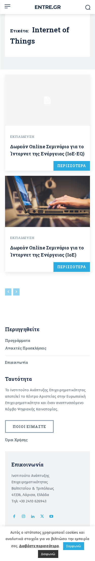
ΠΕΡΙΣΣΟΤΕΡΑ (71, 165)
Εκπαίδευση (22, 136)
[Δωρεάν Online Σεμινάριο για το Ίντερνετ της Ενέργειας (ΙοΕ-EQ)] (47, 100)
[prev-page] (8, 292)
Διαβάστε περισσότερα (39, 546)
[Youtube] (51, 517)
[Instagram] (24, 517)
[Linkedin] (33, 517)
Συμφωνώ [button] (73, 546)
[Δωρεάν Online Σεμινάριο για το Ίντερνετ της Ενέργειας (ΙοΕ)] (47, 201)
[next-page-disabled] (16, 292)
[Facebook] (14, 517)
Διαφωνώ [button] (48, 554)
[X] (42, 517)
